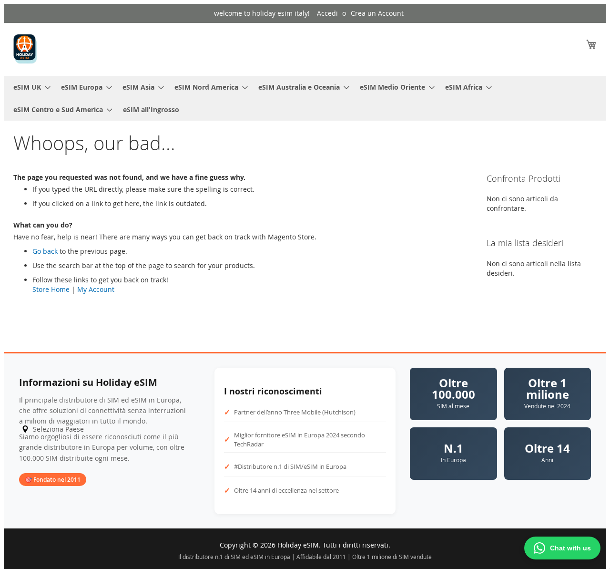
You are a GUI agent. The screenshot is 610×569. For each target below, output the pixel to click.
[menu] (305, 98)
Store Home (51, 289)
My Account (95, 289)
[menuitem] (29, 87)
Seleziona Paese (58, 429)
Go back (45, 251)
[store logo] (25, 49)
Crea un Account (377, 13)
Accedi (327, 13)
